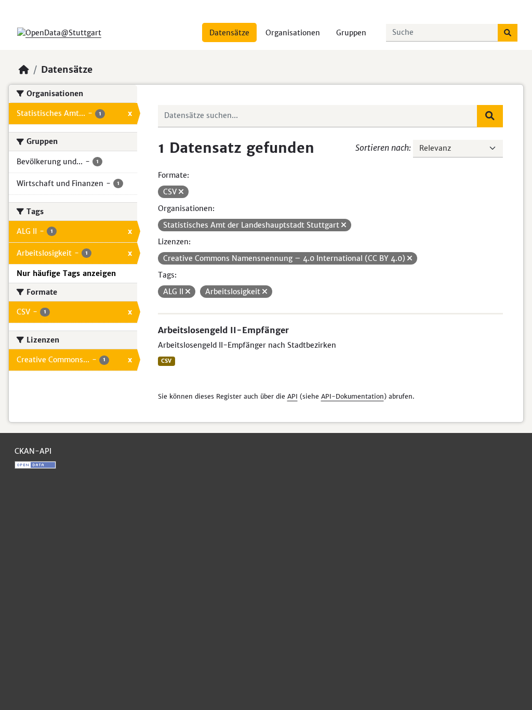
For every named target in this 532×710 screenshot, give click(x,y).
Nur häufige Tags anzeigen (66, 273)
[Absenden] (507, 33)
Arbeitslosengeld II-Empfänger (223, 330)
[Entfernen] (181, 191)
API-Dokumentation (352, 396)
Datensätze (229, 32)
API (292, 396)
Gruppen (351, 32)
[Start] (24, 69)
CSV (166, 361)
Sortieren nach (382, 147)
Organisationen (292, 32)
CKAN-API (33, 451)
